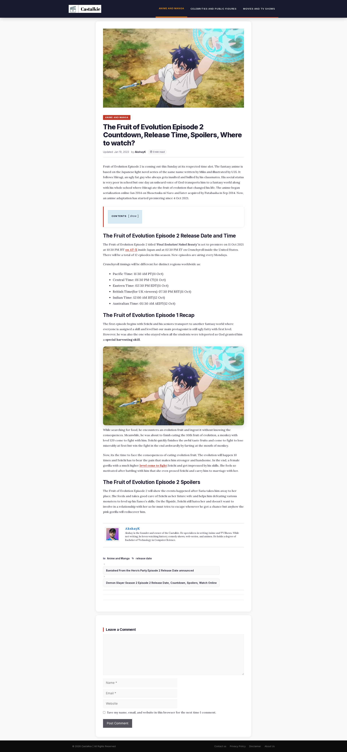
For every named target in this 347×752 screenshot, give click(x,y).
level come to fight (153, 465)
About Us (270, 746)
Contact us (220, 746)
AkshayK (132, 528)
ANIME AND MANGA (116, 117)
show (133, 215)
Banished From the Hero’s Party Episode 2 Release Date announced (150, 570)
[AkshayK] (112, 540)
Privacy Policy (238, 746)
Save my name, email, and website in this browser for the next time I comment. (161, 712)
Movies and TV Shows (259, 8)
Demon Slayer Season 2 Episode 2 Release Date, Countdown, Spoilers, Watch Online (161, 582)
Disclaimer (255, 746)
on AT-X (131, 249)
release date (144, 558)
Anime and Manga (171, 8)
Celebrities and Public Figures (213, 8)
